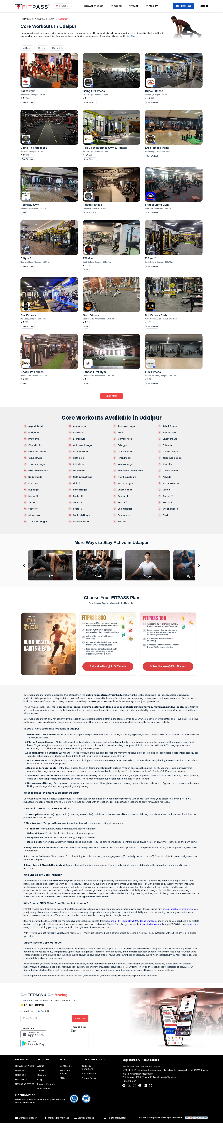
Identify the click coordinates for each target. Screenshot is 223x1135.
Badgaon (33, 432)
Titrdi (165, 515)
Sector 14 (123, 496)
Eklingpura (123, 445)
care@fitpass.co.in (169, 1077)
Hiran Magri (124, 457)
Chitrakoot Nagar (83, 445)
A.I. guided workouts (150, 924)
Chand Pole (34, 445)
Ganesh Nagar (171, 451)
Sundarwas (124, 515)
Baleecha (78, 432)
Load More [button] (111, 396)
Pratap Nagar (125, 483)
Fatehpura (168, 445)
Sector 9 (77, 508)
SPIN (130, 920)
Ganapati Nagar (37, 451)
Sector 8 (33, 508)
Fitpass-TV (151, 6)
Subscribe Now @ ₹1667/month (108, 666)
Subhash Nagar (81, 515)
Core (51, 19)
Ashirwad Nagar (127, 426)
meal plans (192, 924)
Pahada (167, 477)
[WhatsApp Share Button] (150, 1085)
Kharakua (168, 464)
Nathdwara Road (82, 477)
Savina (166, 489)
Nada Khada (35, 477)
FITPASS (25, 19)
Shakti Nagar (125, 508)
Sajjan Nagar (125, 489)
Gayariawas (35, 457)
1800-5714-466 (144, 1077)
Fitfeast (133, 6)
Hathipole (78, 457)
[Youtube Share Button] (139, 1085)
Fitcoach (116, 6)
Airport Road (35, 426)
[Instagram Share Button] (134, 1085)
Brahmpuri (79, 438)
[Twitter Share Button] (129, 1085)
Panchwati (34, 483)
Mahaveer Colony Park (130, 470)
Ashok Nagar (170, 426)
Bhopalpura (169, 432)
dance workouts (147, 920)
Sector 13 (78, 496)
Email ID (45, 1011)
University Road (81, 521)
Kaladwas (78, 464)
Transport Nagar (37, 521)
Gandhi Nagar (81, 451)
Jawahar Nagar (37, 464)
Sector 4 (78, 502)
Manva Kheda (170, 470)
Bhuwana (33, 438)
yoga (124, 920)
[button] (62, 6)
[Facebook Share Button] (123, 1085)
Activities (40, 19)
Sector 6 (167, 502)
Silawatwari (34, 515)
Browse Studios (93, 6)
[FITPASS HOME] (32, 6)
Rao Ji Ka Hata (171, 483)
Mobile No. (29, 1011)
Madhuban (79, 470)
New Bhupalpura (127, 477)
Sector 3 (33, 502)
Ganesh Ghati (125, 451)
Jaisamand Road (172, 457)
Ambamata (79, 426)
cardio (112, 920)
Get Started (183, 6)
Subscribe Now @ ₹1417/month (168, 666)
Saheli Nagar (80, 489)
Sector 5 (122, 502)
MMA (135, 920)
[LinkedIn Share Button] (145, 1085)
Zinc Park (123, 521)
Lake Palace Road (38, 470)
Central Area (125, 438)
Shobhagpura (170, 508)
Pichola (77, 483)
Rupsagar (33, 489)
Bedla (121, 432)
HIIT (119, 920)
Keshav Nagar (125, 464)
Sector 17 (168, 496)
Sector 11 (33, 496)
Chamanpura (170, 438)
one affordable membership (178, 909)
